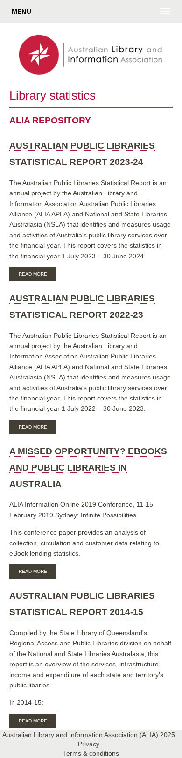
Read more (37, 275)
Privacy (88, 744)
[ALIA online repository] (91, 56)
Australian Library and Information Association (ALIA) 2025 (88, 734)
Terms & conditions (91, 753)
